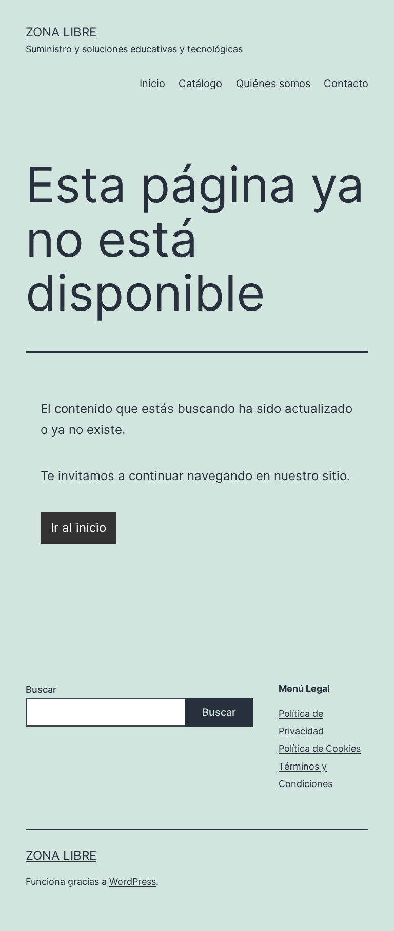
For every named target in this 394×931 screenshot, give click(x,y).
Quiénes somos (273, 83)
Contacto (346, 83)
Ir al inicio (78, 527)
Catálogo (200, 83)
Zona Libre (61, 32)
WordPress (132, 881)
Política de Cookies (320, 748)
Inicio (152, 83)
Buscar (41, 689)
